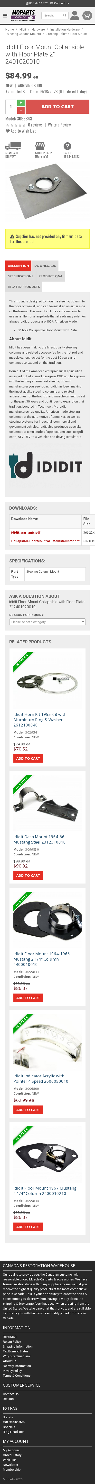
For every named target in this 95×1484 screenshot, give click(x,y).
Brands (8, 1417)
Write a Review (59, 125)
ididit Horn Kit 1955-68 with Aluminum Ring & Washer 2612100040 (39, 719)
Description (18, 265)
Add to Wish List (23, 131)
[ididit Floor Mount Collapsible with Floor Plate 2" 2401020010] (47, 191)
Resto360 (9, 1337)
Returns (8, 1399)
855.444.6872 (38, 3)
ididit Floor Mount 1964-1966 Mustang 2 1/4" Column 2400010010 (41, 959)
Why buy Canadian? (16, 1356)
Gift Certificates (14, 1422)
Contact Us (61, 3)
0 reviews (35, 125)
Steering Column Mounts (24, 34)
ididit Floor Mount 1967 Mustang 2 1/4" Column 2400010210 (44, 1190)
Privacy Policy (12, 1371)
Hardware (38, 29)
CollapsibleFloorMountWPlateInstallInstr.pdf (45, 541)
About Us (9, 1361)
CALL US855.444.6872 (72, 154)
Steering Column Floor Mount (67, 34)
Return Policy (12, 1341)
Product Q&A (50, 276)
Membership (12, 1469)
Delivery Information (17, 1366)
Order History (12, 1455)
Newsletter (10, 1465)
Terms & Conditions (16, 1375)
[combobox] (47, 621)
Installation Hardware (65, 29)
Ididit (22, 29)
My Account (11, 1450)
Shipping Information (18, 1346)
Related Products (24, 286)
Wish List (9, 1460)
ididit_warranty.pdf (25, 532)
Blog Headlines (13, 1432)
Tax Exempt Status (15, 1351)
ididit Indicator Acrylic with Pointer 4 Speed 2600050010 (40, 1078)
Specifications (20, 276)
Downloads (45, 265)
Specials (9, 1427)
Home (9, 29)
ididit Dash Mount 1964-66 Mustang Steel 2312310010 (39, 839)
